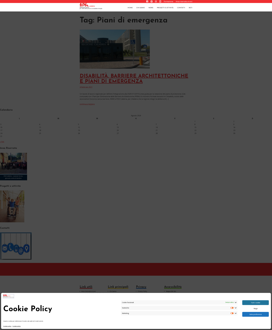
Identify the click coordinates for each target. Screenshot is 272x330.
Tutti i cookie (255, 303)
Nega (256, 308)
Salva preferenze (255, 314)
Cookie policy (7, 326)
